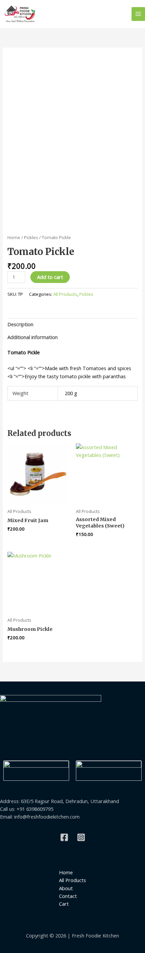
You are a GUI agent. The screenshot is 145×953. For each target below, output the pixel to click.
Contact (68, 896)
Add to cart (50, 277)
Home (13, 237)
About (66, 888)
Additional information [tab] (32, 337)
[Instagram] (81, 837)
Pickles (31, 237)
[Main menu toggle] (138, 14)
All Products (65, 294)
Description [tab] (20, 324)
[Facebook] (64, 837)
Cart (64, 903)
